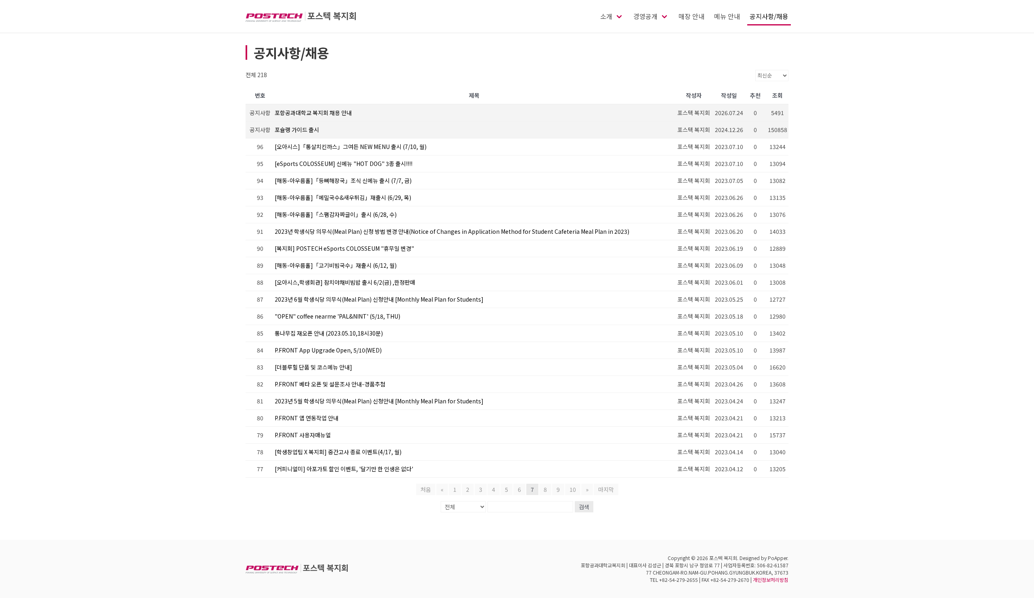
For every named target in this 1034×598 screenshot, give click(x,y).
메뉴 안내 (727, 16)
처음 (425, 489)
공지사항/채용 (769, 16)
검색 (584, 507)
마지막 (606, 489)
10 (573, 489)
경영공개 (645, 16)
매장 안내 (691, 16)
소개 (606, 16)
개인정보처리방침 (770, 579)
